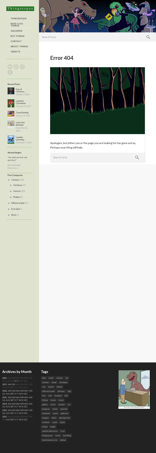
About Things (19, 46)
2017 (4, 384)
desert (51, 387)
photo (54, 418)
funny (61, 400)
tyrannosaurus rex (49, 440)
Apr (22, 391)
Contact (16, 41)
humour (61, 405)
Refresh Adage (14, 165)
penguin (45, 418)
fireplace (58, 396)
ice (69, 405)
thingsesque (47, 436)
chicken (45, 382)
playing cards (64, 418)
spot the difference (50, 431)
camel (51, 378)
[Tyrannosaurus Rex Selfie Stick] (134, 407)
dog (69, 391)
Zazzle (16, 66)
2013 (4, 410)
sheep (44, 427)
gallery (45, 405)
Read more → (13, 168)
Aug (8, 394)
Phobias (16, 197)
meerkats (46, 413)
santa (55, 422)
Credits (15, 51)
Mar (17, 391)
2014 (4, 404)
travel (57, 436)
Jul (3, 394)
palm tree (64, 413)
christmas (63, 382)
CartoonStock (22, 66)
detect (59, 387)
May (26, 391)
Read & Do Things (17, 24)
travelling (67, 436)
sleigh (52, 427)
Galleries (16, 31)
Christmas (17, 185)
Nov (21, 394)
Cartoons (15, 180)
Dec (26, 394)
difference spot (48, 391)
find (50, 396)
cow (43, 387)
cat (67, 378)
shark (62, 422)
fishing (45, 400)
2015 (4, 397)
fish (66, 396)
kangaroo (46, 409)
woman (63, 440)
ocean (55, 413)
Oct (16, 381)
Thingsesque (19, 18)
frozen (53, 400)
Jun (30, 391)
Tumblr (10, 72)
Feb (13, 384)
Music (13, 215)
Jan (9, 384)
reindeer (46, 422)
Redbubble (10, 66)
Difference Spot (17, 203)
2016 (4, 391)
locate (55, 409)
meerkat (63, 409)
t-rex (63, 431)
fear (44, 396)
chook (54, 382)
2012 (4, 417)
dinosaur (61, 391)
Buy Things (18, 36)
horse (53, 405)
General (16, 191)
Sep (12, 394)
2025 (4, 378)
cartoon (59, 378)
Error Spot (15, 209)
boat (44, 378)
